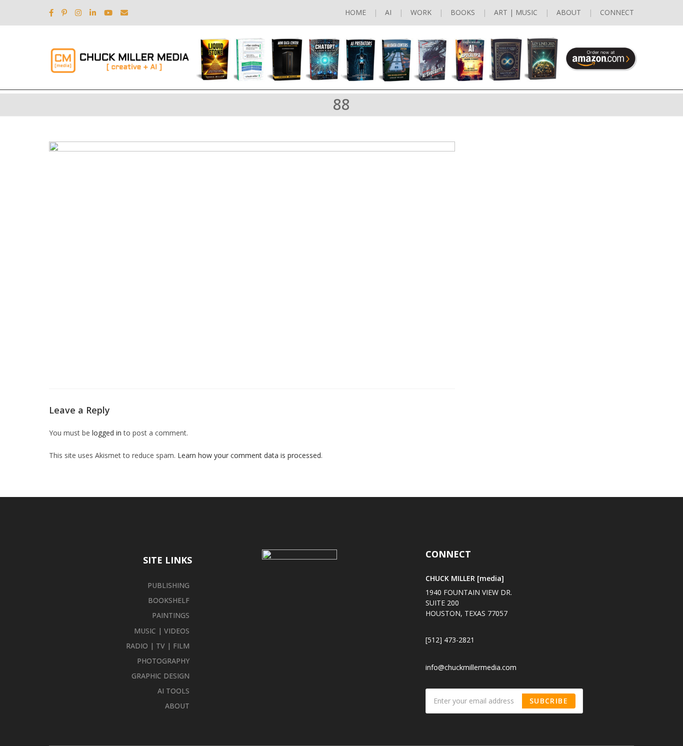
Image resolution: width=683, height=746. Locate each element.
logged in (107, 433)
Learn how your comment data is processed (249, 455)
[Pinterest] (64, 13)
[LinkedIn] (93, 13)
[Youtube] (108, 13)
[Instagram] (78, 13)
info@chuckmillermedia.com (471, 667)
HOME (355, 12)
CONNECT (617, 12)
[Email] (124, 13)
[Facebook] (53, 13)
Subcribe (549, 701)
